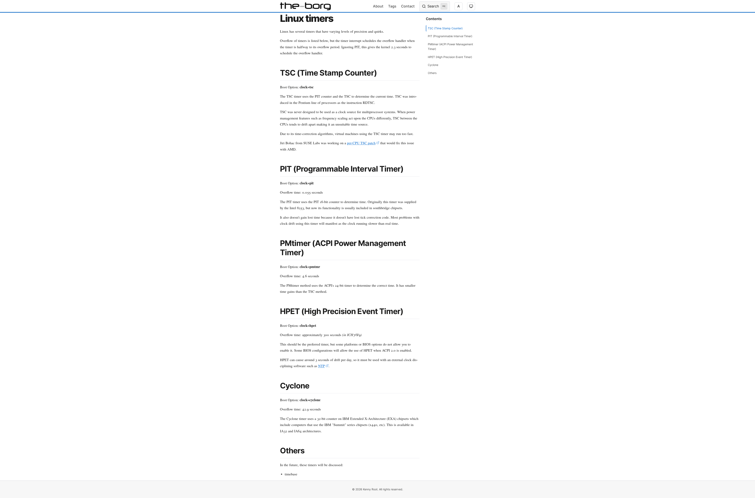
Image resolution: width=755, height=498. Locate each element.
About (378, 6)
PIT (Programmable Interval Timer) (450, 36)
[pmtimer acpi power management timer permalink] (278, 240)
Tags (392, 6)
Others (432, 73)
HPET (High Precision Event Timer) (450, 57)
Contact (408, 6)
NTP (321, 365)
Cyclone (433, 65)
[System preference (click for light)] (471, 6)
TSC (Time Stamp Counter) (445, 28)
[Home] (305, 6)
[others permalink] (278, 447)
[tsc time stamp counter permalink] (278, 69)
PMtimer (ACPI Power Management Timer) (450, 47)
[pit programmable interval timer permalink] (278, 165)
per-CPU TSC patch (361, 142)
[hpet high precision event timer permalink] (278, 308)
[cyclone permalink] (278, 382)
